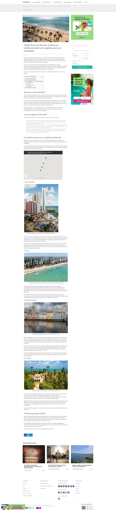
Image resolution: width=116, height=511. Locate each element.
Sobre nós (25, 483)
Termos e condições (27, 493)
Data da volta (85, 53)
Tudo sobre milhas (67, 2)
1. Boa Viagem (30, 82)
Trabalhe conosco (26, 490)
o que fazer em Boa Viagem (50, 246)
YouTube (77, 493)
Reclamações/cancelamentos (46, 486)
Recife (44, 95)
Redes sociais (79, 480)
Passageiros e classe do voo (77, 60)
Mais (43, 470)
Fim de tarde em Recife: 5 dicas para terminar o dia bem (57, 466)
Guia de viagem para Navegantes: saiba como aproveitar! (81, 466)
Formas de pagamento (63, 480)
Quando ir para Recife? (30, 78)
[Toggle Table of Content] (41, 77)
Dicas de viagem (57, 2)
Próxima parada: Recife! (30, 87)
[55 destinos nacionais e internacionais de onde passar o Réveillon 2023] (34, 454)
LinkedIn (77, 490)
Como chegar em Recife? (31, 79)
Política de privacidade (27, 495)
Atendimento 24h (44, 480)
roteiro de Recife (38, 149)
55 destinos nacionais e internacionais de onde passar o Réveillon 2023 (33, 466)
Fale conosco (43, 488)
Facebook (78, 483)
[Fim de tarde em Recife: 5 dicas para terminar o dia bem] (58, 454)
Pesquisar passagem (82, 67)
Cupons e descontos (77, 2)
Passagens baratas (47, 2)
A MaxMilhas (25, 480)
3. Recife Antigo (30, 85)
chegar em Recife (35, 117)
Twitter (77, 488)
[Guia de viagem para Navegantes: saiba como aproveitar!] (82, 454)
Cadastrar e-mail (82, 101)
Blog (25, 6)
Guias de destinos (37, 2)
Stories (85, 2)
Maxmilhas (37, 429)
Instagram (78, 486)
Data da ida (74, 53)
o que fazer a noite (41, 350)
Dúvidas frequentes (44, 483)
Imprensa (25, 488)
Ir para (73, 48)
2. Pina (28, 83)
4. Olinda (29, 86)
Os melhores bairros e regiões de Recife (34, 81)
